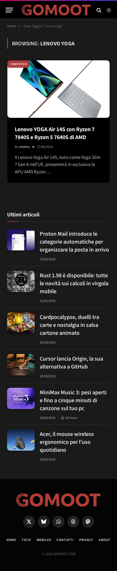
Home (11, 540)
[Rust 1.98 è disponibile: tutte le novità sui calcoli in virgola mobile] (21, 281)
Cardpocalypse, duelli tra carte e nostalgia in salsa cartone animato (69, 324)
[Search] (99, 10)
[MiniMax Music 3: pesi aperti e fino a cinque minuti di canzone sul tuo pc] (21, 398)
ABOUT (104, 540)
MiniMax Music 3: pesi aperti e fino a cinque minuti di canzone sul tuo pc (73, 400)
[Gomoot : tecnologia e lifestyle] (56, 10)
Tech (26, 540)
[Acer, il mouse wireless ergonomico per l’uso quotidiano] (21, 440)
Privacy (86, 540)
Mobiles (44, 540)
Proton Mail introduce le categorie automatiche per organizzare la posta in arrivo (74, 241)
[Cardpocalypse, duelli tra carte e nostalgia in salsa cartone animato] (21, 323)
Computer (18, 64)
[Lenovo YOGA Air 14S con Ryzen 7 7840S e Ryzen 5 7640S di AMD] (58, 89)
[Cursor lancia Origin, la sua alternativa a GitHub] (21, 364)
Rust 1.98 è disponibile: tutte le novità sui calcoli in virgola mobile (74, 283)
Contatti (65, 540)
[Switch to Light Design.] (108, 10)
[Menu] (9, 10)
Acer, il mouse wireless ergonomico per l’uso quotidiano (67, 441)
